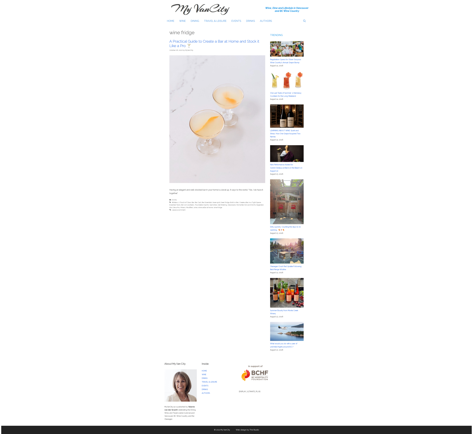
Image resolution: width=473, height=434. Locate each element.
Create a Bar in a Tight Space (250, 202)
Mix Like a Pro (174, 207)
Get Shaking (222, 205)
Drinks (174, 200)
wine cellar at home (205, 207)
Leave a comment (178, 210)
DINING (195, 20)
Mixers (182, 207)
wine (195, 207)
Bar (193, 202)
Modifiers (189, 207)
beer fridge (225, 202)
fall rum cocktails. (187, 205)
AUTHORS (266, 20)
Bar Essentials (207, 202)
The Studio (254, 430)
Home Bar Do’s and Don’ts (246, 205)
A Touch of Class (184, 202)
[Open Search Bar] (304, 21)
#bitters (175, 202)
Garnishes (213, 205)
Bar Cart (198, 202)
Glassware (232, 205)
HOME (170, 20)
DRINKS (250, 20)
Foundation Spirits (202, 205)
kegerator (260, 205)
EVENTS (236, 20)
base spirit (216, 202)
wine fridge (218, 207)
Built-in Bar (234, 202)
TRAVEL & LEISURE (215, 20)
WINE (182, 20)
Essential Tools (174, 205)
